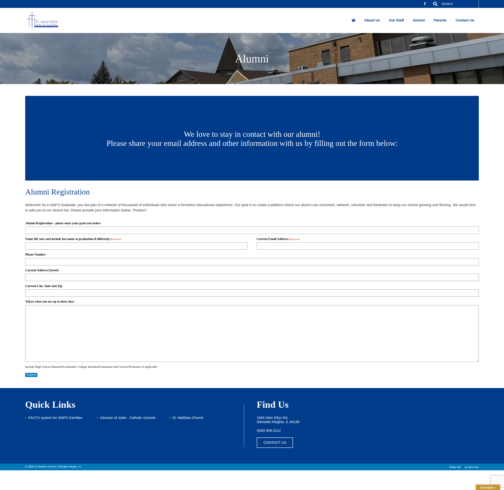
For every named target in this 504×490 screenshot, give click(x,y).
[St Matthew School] (45, 20)
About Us (372, 20)
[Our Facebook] (425, 4)
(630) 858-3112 (269, 431)
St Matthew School (45, 466)
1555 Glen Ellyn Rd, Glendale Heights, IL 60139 (278, 420)
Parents (440, 20)
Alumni (419, 20)
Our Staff (396, 20)
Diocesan (473, 467)
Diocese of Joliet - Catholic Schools (128, 418)
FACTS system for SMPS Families (55, 418)
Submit (31, 374)
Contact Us (465, 20)
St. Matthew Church (187, 418)
